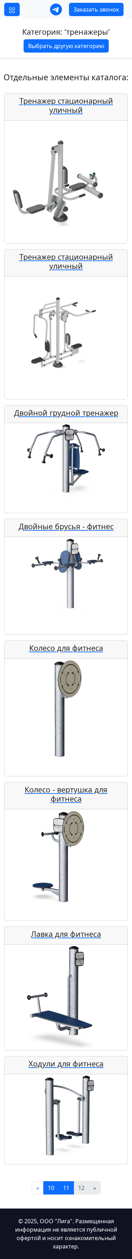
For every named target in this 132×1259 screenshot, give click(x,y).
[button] (12, 9)
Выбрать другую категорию (66, 46)
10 (51, 1188)
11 (66, 1188)
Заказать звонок (96, 9)
